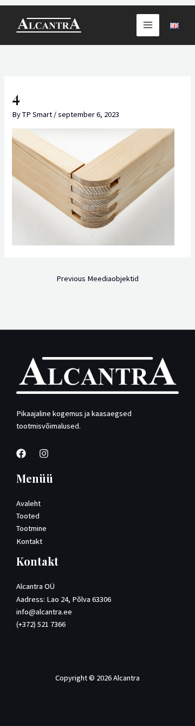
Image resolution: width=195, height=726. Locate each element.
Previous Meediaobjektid (97, 278)
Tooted (28, 516)
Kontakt (29, 541)
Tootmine (31, 528)
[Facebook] (21, 453)
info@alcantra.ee (44, 612)
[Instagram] (44, 453)
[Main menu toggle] (147, 25)
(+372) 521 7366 (41, 624)
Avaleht (28, 503)
